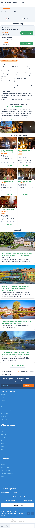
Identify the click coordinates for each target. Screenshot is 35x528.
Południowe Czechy (6, 410)
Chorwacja (4, 437)
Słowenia (3, 434)
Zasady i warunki (5, 467)
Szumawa (3, 407)
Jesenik (3, 400)
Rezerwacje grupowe (18, 505)
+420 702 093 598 (10, 501)
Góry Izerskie (4, 419)
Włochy (3, 446)
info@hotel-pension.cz (18, 496)
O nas (2, 461)
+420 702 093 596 (27, 501)
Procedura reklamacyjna (7, 473)
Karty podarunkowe (6, 480)
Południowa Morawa (6, 403)
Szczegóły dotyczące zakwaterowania (14, 119)
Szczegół (9, 165)
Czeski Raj (3, 416)
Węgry (2, 431)
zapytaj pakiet (27, 33)
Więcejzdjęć (29, 127)
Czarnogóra (4, 452)
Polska (2, 443)
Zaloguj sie (28, 385)
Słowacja (3, 428)
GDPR (2, 477)
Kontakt (3, 464)
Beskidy (3, 397)
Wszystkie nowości (17, 365)
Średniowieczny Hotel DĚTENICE (7, 162)
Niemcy (3, 449)
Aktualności (4, 483)
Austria (2, 440)
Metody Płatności (5, 470)
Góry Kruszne (4, 413)
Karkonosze (4, 394)
